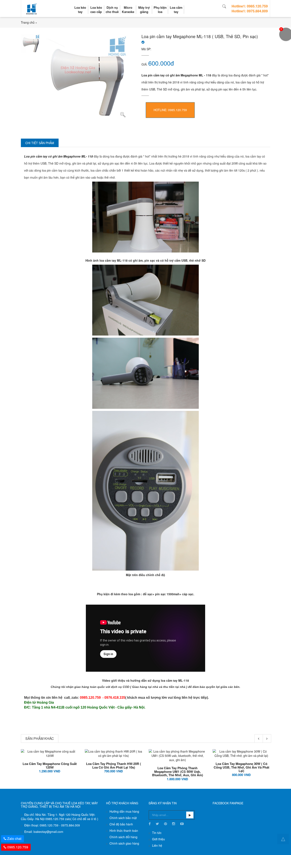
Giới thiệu (158, 839)
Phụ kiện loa (160, 9)
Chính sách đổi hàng (123, 837)
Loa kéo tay (80, 9)
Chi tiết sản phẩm (39, 143)
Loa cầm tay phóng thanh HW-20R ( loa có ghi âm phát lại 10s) (113, 765)
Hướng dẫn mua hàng (124, 811)
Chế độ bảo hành (121, 824)
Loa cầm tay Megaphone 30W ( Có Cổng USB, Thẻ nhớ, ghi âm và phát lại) (241, 767)
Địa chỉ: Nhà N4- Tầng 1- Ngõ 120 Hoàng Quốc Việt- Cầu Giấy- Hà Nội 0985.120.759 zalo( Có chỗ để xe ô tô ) (59, 816)
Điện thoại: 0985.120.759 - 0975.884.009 (52, 825)
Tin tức (156, 833)
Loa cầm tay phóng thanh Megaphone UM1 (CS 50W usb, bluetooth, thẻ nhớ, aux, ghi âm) (177, 771)
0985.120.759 (17, 847)
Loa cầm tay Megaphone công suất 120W (50, 765)
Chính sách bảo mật (123, 818)
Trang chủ (28, 22)
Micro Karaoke (128, 9)
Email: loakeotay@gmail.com (43, 831)
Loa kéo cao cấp (96, 9)
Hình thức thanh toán (123, 830)
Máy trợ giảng (144, 9)
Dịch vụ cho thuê (112, 9)
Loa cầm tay (176, 9)
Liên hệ (157, 845)
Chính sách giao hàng (124, 843)
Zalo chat (14, 838)
